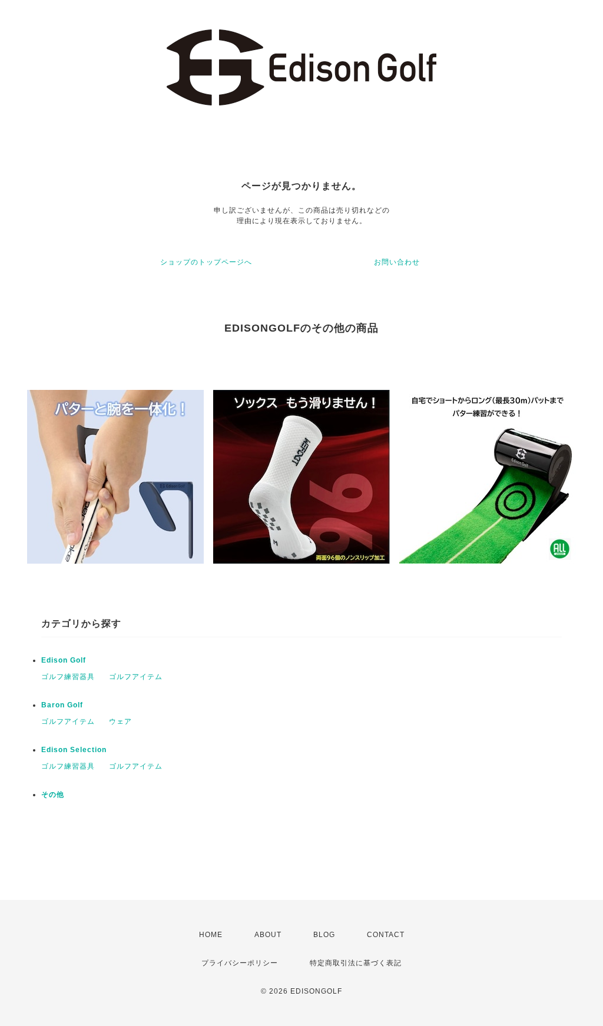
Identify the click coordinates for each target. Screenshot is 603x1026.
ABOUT (267, 935)
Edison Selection (74, 750)
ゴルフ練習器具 (68, 677)
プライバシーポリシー (239, 963)
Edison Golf (63, 660)
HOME (211, 935)
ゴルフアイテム (136, 677)
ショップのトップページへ (206, 262)
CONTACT (386, 935)
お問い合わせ (397, 262)
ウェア (120, 721)
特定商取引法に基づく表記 (356, 963)
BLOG (324, 935)
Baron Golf (62, 705)
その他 (52, 794)
